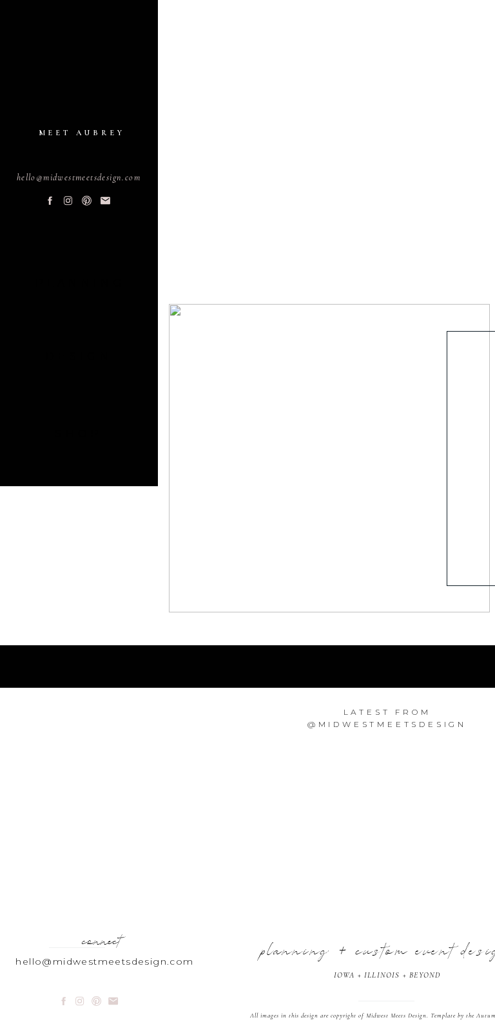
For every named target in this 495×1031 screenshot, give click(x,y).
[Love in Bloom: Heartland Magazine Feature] (329, 458)
